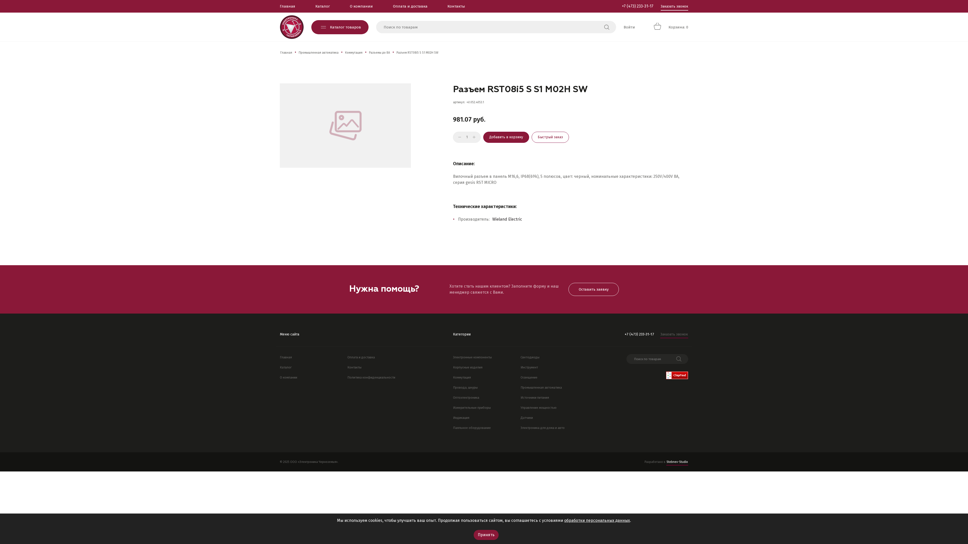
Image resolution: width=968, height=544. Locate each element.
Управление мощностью (539, 408)
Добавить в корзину (506, 137)
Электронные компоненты (472, 357)
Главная (287, 6)
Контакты (456, 6)
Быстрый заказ (550, 137)
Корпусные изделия (467, 367)
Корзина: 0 (678, 27)
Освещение (529, 377)
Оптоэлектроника (466, 397)
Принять (486, 534)
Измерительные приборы (472, 408)
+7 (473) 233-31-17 (637, 6)
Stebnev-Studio (677, 462)
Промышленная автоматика (319, 52)
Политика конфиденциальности (371, 377)
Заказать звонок (674, 6)
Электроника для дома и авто (543, 428)
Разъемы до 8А (379, 52)
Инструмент (529, 367)
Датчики (527, 418)
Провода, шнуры (465, 387)
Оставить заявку (594, 289)
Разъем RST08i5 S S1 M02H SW (417, 52)
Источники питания (535, 397)
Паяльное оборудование (472, 428)
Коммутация (353, 52)
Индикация (461, 418)
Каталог (322, 6)
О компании (361, 6)
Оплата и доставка (410, 6)
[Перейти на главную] (292, 27)
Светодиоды (530, 357)
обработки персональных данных (597, 520)
